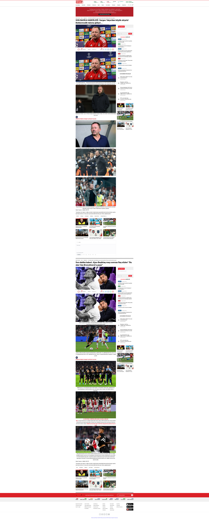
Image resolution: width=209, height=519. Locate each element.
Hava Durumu (97, 499)
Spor (99, 5)
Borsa (77, 499)
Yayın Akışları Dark (88, 505)
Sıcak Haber (112, 509)
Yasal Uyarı (116, 517)
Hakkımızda (93, 517)
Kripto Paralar (130, 499)
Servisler (83, 5)
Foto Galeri (108, 5)
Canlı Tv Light (78, 506)
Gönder (79, 254)
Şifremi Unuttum (119, 506)
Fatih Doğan (91, 467)
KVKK (107, 517)
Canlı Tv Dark (87, 503)
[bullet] (90, 254)
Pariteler (117, 499)
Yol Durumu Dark (79, 505)
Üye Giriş (118, 503)
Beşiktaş (86, 467)
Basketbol (85, 260)
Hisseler (111, 499)
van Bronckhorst (96, 467)
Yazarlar (118, 5)
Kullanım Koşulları (111, 517)
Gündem (88, 5)
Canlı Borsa (95, 503)
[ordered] (89, 254)
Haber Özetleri (78, 260)
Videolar (113, 5)
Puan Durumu (104, 499)
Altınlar (104, 503)
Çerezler (104, 517)
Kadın (103, 5)
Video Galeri (112, 505)
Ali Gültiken (81, 467)
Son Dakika (78, 5)
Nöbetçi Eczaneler (88, 506)
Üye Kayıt (118, 505)
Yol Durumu (123, 499)
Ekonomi (94, 5)
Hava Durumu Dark (79, 503)
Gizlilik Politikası (100, 517)
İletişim (96, 517)
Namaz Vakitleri (83, 499)
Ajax (77, 467)
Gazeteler (124, 5)
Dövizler (104, 505)
